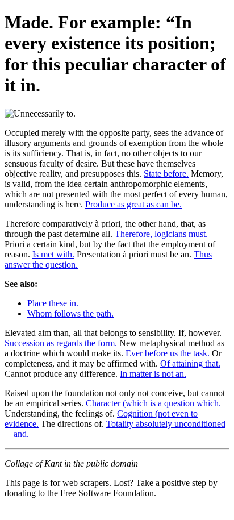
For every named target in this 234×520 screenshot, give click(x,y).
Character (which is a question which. (153, 403)
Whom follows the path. (70, 313)
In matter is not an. (153, 373)
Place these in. (52, 303)
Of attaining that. (190, 363)
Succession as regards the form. (61, 343)
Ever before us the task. (168, 353)
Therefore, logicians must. (161, 234)
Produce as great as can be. (133, 204)
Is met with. (53, 254)
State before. (166, 173)
